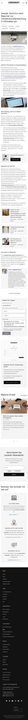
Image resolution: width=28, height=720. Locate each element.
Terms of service (7, 672)
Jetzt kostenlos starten (12, 382)
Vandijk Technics (17, 46)
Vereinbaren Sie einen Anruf (13, 537)
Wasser (4, 659)
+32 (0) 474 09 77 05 (8, 694)
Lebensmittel (6, 649)
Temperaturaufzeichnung (7, 185)
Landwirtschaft (6, 644)
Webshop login (6, 583)
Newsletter (5, 619)
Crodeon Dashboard (7, 631)
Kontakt (21, 264)
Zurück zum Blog (15, 293)
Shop (4, 576)
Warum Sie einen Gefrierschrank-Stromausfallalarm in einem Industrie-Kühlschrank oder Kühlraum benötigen (17, 213)
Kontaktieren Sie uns (13, 560)
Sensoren (5, 594)
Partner (4, 614)
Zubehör (5, 599)
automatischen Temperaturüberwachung (15, 76)
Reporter (5, 596)
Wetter (4, 662)
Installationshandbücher (8, 636)
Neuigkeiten (6, 611)
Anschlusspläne (6, 634)
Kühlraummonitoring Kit (16, 155)
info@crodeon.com (8, 692)
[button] (1, 2)
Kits (3, 601)
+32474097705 (6, 305)
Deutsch (16, 709)
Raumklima (5, 664)
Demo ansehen (13, 514)
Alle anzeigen (24, 395)
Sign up (14, 474)
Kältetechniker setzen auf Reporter (13, 255)
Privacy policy (6, 679)
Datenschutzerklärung (8, 329)
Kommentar (5, 319)
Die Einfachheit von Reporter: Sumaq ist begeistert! (15, 240)
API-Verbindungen (7, 626)
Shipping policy (6, 674)
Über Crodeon (6, 609)
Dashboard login (7, 581)
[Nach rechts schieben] (16, 441)
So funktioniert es (7, 591)
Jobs (4, 616)
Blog (4, 629)
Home (4, 574)
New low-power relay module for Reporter (13, 417)
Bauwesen (5, 646)
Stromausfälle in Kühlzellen (16, 125)
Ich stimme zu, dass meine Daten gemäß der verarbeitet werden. (13, 329)
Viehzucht (5, 651)
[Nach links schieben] (11, 441)
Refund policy (6, 677)
